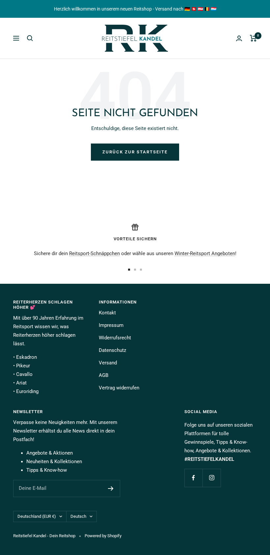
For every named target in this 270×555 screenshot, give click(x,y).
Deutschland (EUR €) (36, 516)
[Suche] (30, 38)
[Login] (239, 38)
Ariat (21, 383)
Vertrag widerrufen (119, 388)
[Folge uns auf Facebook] (193, 478)
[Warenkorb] (253, 38)
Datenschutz (112, 350)
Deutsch (78, 516)
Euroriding (27, 391)
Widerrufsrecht (115, 338)
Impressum (111, 325)
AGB (103, 375)
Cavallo (24, 374)
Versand (108, 363)
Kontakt (107, 313)
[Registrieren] (111, 488)
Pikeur (23, 366)
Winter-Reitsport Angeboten (205, 253)
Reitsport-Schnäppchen (94, 253)
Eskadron (26, 357)
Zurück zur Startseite (135, 151)
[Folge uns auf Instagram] (211, 478)
